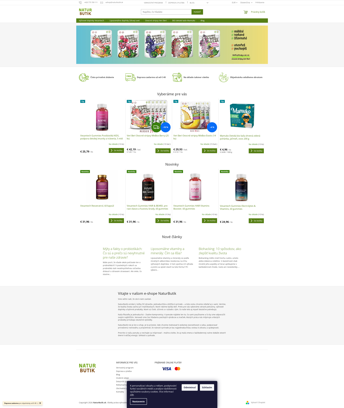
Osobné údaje (122, 378)
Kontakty (120, 391)
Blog (192, 2)
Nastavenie (138, 401)
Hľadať (197, 12)
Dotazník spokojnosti (125, 381)
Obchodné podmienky (126, 388)
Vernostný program (153, 2)
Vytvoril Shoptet (258, 402)
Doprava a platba (176, 2)
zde (132, 394)
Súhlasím (207, 387)
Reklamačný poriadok (125, 385)
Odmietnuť (190, 387)
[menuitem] (91, 20)
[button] (90, 45)
